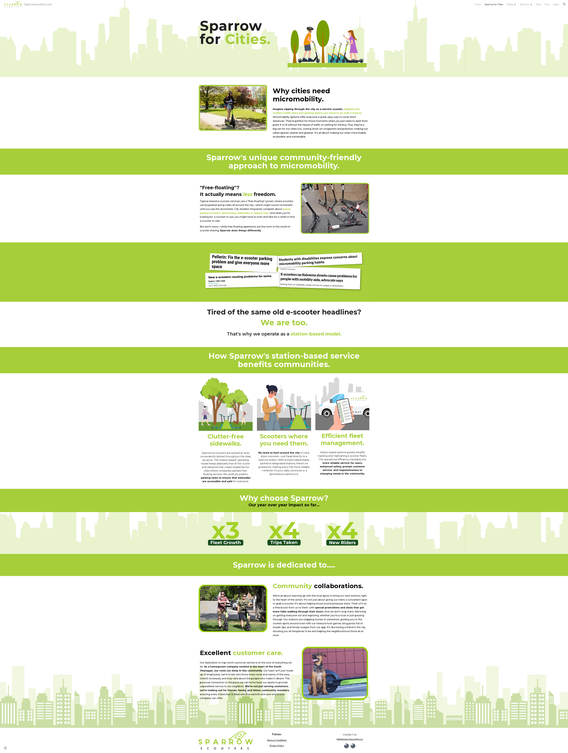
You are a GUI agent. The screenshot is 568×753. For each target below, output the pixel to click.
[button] (564, 4)
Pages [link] (556, 4)
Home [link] (477, 4)
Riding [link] (510, 4)
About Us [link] (524, 4)
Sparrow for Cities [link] (494, 4)
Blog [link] (538, 4)
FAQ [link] (546, 4)
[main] (240, 32)
